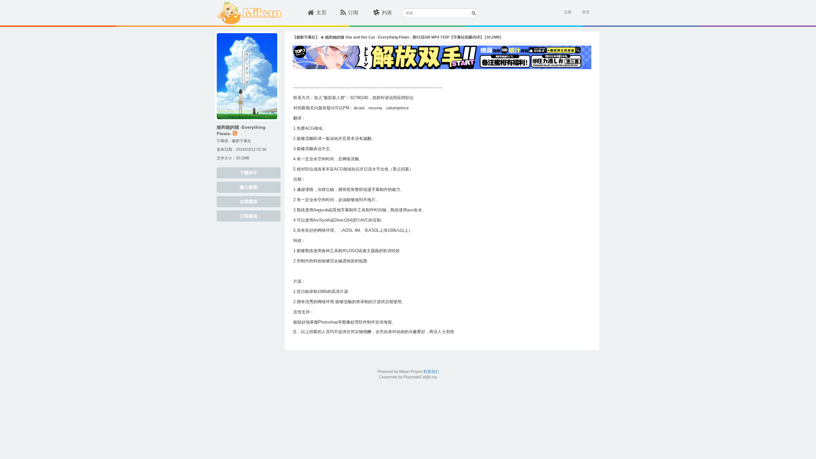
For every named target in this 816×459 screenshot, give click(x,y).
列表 (387, 12)
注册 (568, 12)
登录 (586, 12)
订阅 (353, 12)
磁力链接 (249, 187)
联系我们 (431, 371)
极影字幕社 (241, 141)
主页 (321, 12)
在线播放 (249, 201)
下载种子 (249, 172)
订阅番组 (249, 216)
